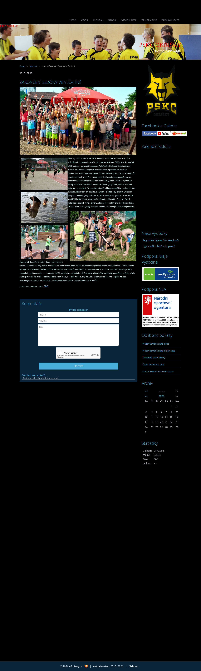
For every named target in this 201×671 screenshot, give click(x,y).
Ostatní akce (129, 20)
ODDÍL (84, 20)
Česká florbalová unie (153, 364)
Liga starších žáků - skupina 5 (158, 246)
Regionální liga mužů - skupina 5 (160, 240)
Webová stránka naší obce (155, 343)
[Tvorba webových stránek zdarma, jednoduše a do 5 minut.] (86, 665)
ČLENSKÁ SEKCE (170, 20)
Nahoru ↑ (134, 666)
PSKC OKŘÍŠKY (8, 26)
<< (146, 391)
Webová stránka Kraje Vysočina (158, 371)
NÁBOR (112, 20)
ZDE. (46, 286)
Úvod (72, 20)
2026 (162, 396)
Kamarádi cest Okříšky (153, 357)
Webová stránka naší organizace (158, 350)
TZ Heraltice (149, 20)
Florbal (98, 20)
